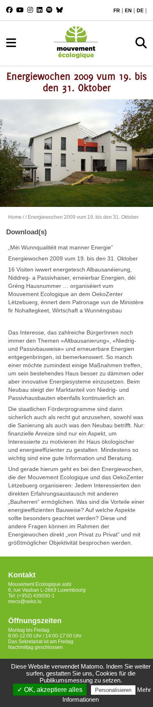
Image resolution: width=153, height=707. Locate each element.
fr (116, 10)
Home (15, 217)
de (140, 10)
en (128, 10)
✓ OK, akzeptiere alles (49, 689)
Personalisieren (113, 690)
